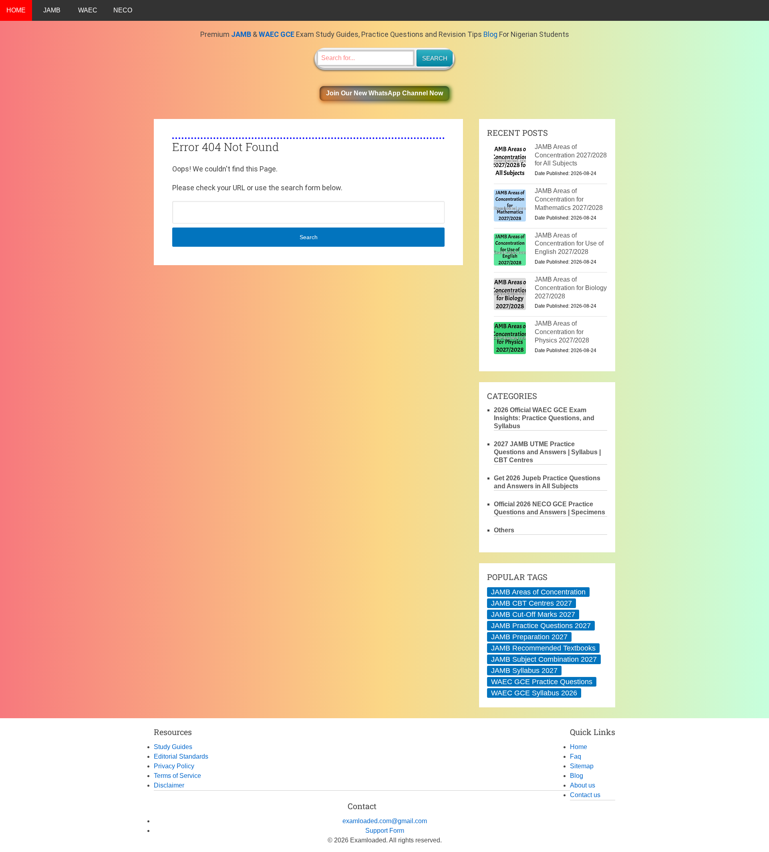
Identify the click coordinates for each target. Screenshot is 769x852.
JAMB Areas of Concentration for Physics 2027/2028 (562, 332)
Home (578, 746)
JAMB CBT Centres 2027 (531, 603)
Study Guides (173, 746)
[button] (384, 93)
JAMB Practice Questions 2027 (541, 626)
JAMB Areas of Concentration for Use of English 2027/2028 (569, 244)
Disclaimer (169, 785)
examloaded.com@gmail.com (384, 821)
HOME (16, 10)
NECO (122, 10)
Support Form (384, 830)
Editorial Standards (181, 756)
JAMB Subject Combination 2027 (544, 659)
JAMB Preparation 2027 (529, 637)
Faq (575, 756)
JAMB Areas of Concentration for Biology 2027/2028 (571, 288)
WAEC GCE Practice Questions (541, 682)
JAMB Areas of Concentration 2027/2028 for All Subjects (571, 155)
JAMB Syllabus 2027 (524, 671)
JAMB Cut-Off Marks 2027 (533, 614)
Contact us (585, 795)
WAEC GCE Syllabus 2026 (534, 693)
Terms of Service (177, 775)
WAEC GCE (276, 34)
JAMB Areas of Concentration (538, 592)
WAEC (87, 10)
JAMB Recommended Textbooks (543, 648)
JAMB (51, 10)
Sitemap (582, 766)
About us (582, 785)
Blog (490, 34)
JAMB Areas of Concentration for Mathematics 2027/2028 (569, 199)
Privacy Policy (174, 766)
